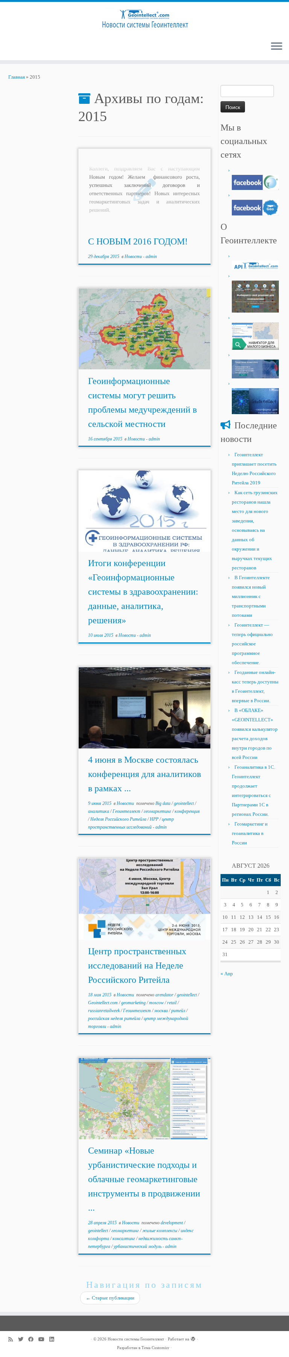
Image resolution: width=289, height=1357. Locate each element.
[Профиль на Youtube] (43, 1339)
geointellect (184, 803)
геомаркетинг (158, 811)
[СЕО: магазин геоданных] (255, 296)
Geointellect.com (103, 1002)
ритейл (178, 1010)
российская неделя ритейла (114, 1018)
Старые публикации (110, 1298)
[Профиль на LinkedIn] (54, 1339)
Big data (163, 803)
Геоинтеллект (127, 811)
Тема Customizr (155, 1347)
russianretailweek (104, 1010)
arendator (165, 994)
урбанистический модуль (138, 1246)
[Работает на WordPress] (193, 1337)
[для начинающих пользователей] (255, 207)
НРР (155, 819)
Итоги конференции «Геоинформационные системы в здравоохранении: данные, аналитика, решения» (143, 591)
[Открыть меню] (276, 46)
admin (151, 256)
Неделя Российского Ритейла (119, 819)
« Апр (227, 973)
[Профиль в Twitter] (23, 1339)
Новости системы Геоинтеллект (136, 1339)
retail (172, 1002)
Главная (16, 77)
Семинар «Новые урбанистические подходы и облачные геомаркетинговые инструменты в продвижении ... (144, 1179)
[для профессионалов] (255, 182)
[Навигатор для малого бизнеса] (255, 335)
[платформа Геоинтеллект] (255, 400)
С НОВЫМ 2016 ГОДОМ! (138, 241)
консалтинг (124, 1238)
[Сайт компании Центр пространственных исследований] (255, 368)
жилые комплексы (160, 1230)
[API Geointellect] (255, 265)
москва (161, 1010)
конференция (187, 811)
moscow (157, 1002)
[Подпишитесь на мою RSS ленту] (13, 1339)
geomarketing (134, 1002)
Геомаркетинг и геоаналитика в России (250, 833)
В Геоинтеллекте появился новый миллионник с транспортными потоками (251, 596)
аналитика (99, 811)
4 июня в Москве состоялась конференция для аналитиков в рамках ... (144, 774)
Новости (134, 256)
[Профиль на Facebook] (33, 1339)
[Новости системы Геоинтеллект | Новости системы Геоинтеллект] (144, 18)
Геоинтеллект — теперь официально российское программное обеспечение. (252, 643)
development (172, 1222)
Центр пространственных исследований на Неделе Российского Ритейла (137, 965)
